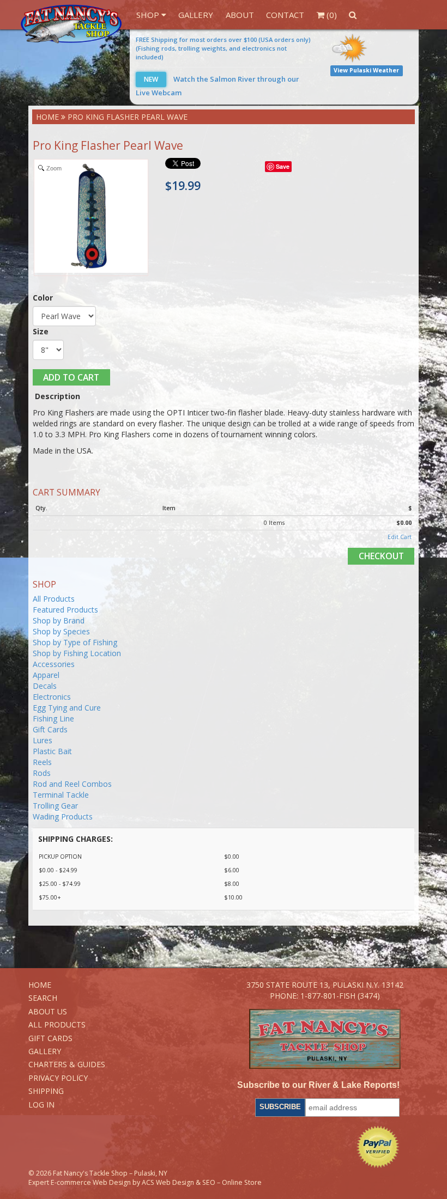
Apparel (46, 675)
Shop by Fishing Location (77, 653)
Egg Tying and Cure (67, 707)
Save (282, 166)
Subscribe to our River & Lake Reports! (318, 1085)
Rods (42, 773)
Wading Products (63, 816)
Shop (148, 14)
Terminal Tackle (61, 795)
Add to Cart (71, 377)
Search (42, 998)
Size (41, 331)
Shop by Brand (58, 620)
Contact (285, 14)
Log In (41, 1104)
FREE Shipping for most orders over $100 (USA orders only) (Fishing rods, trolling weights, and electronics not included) (223, 48)
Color (43, 297)
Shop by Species (61, 631)
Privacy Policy (58, 1078)
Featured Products (65, 609)
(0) (330, 14)
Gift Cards (50, 729)
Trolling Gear (55, 805)
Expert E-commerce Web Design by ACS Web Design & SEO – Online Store (145, 1182)
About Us (47, 1011)
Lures (42, 740)
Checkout (381, 556)
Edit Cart (400, 537)
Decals (45, 686)
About (240, 14)
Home (47, 117)
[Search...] (353, 14)
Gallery (195, 14)
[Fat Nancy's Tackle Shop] (71, 24)
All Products (54, 599)
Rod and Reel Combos (72, 784)
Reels (42, 762)
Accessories (54, 664)
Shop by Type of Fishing (75, 642)
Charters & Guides (66, 1064)
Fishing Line (53, 718)
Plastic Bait (52, 751)
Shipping (46, 1091)
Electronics (52, 697)
